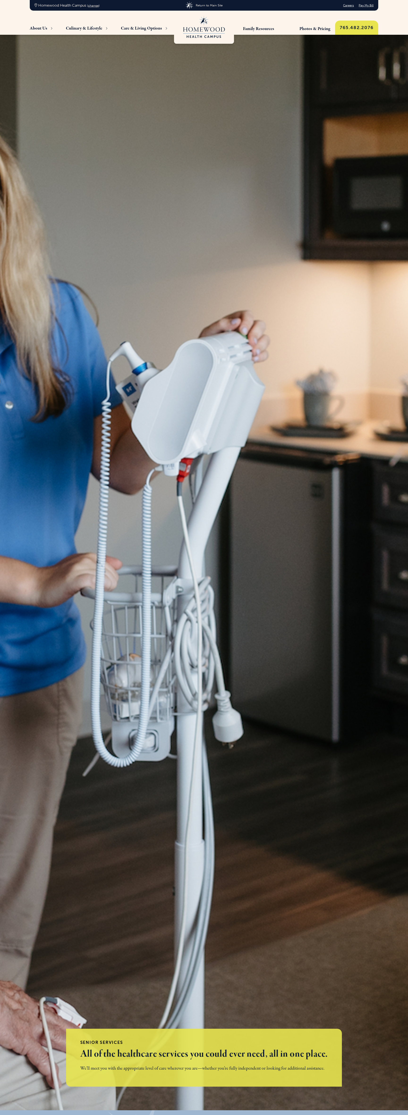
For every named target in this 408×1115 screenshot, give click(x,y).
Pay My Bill (366, 5)
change (93, 5)
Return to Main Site (209, 5)
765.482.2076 (357, 27)
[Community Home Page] (204, 27)
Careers (348, 5)
